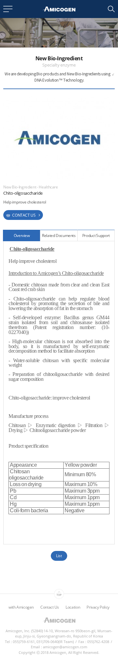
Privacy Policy (98, 607)
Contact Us (49, 607)
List (59, 555)
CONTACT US (23, 215)
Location (73, 607)
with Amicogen (21, 607)
